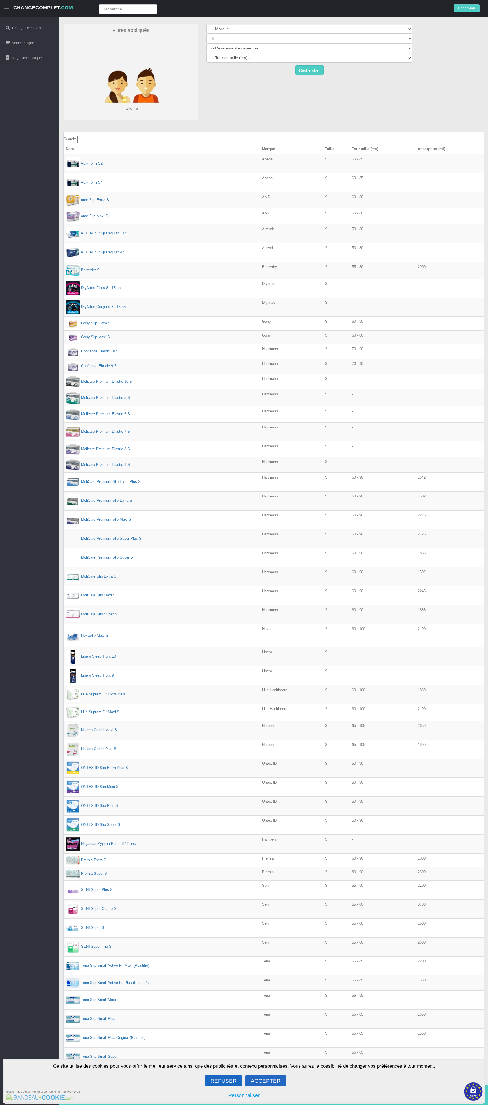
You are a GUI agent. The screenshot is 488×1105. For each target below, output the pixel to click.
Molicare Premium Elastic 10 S (106, 381)
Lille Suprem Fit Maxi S (100, 712)
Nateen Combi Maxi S (99, 730)
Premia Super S (94, 873)
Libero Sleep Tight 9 (97, 675)
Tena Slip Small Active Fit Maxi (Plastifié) (115, 966)
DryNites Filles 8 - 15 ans (102, 288)
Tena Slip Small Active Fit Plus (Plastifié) (115, 983)
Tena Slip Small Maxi (98, 1000)
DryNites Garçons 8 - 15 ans (104, 307)
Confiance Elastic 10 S (100, 351)
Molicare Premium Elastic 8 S (105, 449)
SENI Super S (92, 928)
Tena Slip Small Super (99, 1057)
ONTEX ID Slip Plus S (99, 806)
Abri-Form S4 (92, 182)
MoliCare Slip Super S (99, 614)
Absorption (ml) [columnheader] (431, 149)
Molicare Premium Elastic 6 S (105, 414)
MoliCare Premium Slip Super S (107, 557)
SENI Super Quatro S (98, 909)
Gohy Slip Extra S (96, 323)
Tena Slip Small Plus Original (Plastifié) (113, 1038)
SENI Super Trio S (96, 947)
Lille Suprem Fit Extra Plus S (105, 694)
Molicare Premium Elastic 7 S (105, 431)
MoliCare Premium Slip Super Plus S (111, 539)
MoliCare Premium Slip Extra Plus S (111, 482)
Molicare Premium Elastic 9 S (105, 464)
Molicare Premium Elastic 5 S (105, 397)
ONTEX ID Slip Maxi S (100, 787)
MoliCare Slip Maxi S (98, 595)
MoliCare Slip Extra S (98, 576)
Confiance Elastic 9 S (99, 366)
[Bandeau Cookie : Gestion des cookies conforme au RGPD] (39, 1098)
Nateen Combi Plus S (98, 749)
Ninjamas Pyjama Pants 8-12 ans (108, 843)
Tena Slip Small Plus (98, 1019)
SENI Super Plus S (97, 890)
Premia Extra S (93, 860)
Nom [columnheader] (70, 149)
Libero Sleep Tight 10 (98, 656)
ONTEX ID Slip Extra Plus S (104, 768)
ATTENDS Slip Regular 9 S (103, 252)
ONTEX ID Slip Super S (100, 824)
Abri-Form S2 (92, 163)
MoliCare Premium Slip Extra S (106, 501)
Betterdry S (90, 270)
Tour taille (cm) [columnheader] (365, 149)
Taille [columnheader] (329, 149)
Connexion (466, 8)
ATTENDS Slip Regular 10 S (104, 233)
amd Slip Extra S (95, 200)
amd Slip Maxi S (94, 216)
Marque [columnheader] (268, 149)
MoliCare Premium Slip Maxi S (106, 520)
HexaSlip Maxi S (94, 635)
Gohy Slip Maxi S (95, 337)
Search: (70, 139)
